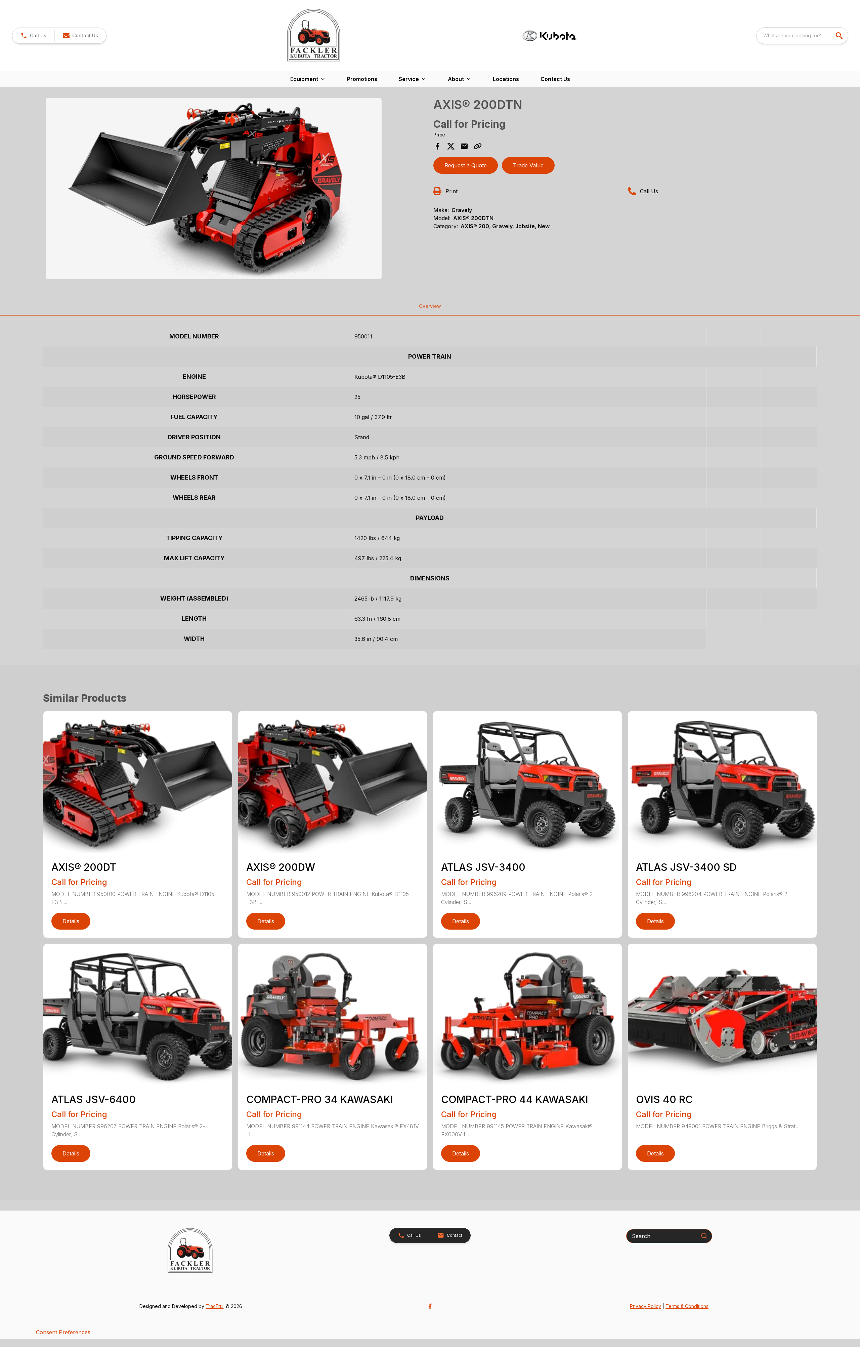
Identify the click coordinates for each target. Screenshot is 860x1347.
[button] (33, 36)
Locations (506, 79)
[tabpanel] (236, 189)
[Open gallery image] (214, 188)
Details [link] (70, 921)
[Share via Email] (464, 146)
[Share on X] (451, 146)
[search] (840, 35)
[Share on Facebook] (437, 146)
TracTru (214, 1306)
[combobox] (802, 36)
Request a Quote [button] (465, 165)
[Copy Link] (478, 146)
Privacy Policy (645, 1306)
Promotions (362, 79)
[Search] (704, 1235)
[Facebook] (430, 1306)
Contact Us (555, 79)
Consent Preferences (63, 1332)
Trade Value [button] (528, 165)
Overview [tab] (430, 306)
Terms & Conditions (686, 1306)
